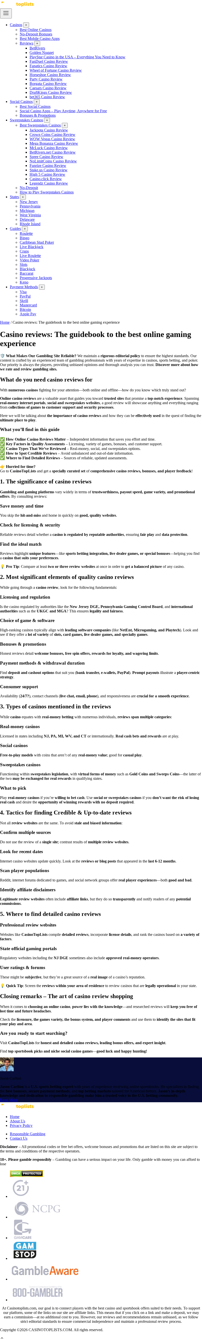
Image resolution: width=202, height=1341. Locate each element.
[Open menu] (6, 13)
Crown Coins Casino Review (52, 134)
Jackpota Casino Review (49, 130)
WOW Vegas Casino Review (52, 139)
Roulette (26, 233)
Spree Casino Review (46, 157)
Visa (23, 292)
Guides (15, 228)
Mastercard (28, 305)
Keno (24, 282)
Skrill (24, 301)
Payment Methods (24, 287)
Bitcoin (25, 309)
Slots (23, 264)
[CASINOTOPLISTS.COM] (17, 1108)
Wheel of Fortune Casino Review (56, 70)
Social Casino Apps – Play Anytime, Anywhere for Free (63, 111)
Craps (24, 251)
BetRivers (37, 48)
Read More (8, 1100)
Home (5, 322)
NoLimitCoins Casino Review (53, 161)
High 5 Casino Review (47, 174)
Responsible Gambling (27, 1134)
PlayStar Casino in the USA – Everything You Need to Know (77, 57)
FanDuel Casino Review (49, 61)
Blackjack (27, 269)
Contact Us (18, 1138)
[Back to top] (2, 1339)
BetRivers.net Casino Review (53, 152)
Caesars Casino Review (48, 88)
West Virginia (30, 215)
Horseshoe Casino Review (50, 75)
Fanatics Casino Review (48, 66)
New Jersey (29, 202)
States (14, 197)
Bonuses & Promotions (38, 115)
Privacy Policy (21, 1125)
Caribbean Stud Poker (37, 242)
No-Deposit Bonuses (36, 34)
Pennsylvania (30, 206)
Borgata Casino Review (48, 83)
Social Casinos (21, 101)
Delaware (27, 219)
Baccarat (26, 273)
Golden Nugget (42, 52)
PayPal (25, 296)
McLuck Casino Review (49, 148)
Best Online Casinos (35, 30)
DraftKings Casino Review (51, 92)
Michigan (27, 210)
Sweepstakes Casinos (26, 120)
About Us (17, 1121)
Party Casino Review (46, 79)
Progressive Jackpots (36, 278)
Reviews (26, 43)
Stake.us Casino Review (48, 170)
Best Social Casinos (35, 106)
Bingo (24, 238)
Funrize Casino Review (48, 165)
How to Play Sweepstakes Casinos (47, 192)
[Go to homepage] (17, 6)
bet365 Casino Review (47, 97)
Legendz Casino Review (49, 183)
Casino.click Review (46, 179)
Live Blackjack (31, 247)
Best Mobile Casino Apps (40, 38)
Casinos (16, 25)
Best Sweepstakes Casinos (40, 125)
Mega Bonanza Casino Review (54, 143)
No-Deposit (29, 188)
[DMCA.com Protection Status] (26, 1176)
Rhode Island (30, 224)
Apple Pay (28, 314)
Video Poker (29, 260)
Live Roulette (30, 256)
